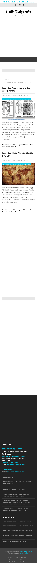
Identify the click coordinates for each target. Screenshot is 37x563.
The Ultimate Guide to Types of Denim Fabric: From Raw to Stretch (17, 488)
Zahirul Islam (24, 554)
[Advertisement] (18, 36)
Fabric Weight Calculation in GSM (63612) (18, 526)
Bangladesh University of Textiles (13, 457)
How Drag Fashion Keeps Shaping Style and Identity (17, 482)
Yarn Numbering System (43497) (14, 542)
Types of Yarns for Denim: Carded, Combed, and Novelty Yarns (16, 495)
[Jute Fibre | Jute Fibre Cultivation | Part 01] (18, 174)
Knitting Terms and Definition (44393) (17, 530)
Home (10, 557)
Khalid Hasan (16, 95)
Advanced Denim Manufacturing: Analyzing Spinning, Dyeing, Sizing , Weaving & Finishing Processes (17, 502)
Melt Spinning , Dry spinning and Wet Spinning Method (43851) (17, 536)
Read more (6, 139)
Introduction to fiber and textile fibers (16, 99)
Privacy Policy (21, 557)
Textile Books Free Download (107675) (17, 521)
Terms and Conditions (16, 559)
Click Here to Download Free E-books (18, 2)
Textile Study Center (25, 552)
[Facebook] (16, 5)
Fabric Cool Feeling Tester (18, 562)
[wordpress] (20, 5)
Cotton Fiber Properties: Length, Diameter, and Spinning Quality (16, 509)
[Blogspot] (24, 5)
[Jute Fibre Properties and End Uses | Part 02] (18, 109)
